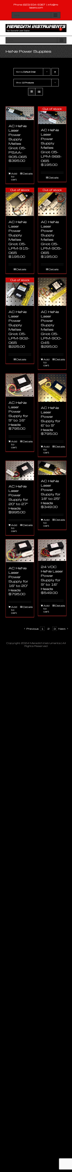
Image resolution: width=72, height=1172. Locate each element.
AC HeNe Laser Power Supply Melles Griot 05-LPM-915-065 (18, 237)
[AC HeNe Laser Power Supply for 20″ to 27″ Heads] (20, 470)
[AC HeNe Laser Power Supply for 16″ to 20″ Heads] (20, 550)
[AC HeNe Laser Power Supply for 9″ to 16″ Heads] (20, 385)
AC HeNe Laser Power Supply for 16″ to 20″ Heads (18, 579)
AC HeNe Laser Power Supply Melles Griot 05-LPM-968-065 (51, 145)
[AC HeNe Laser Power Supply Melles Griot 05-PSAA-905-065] (20, 113)
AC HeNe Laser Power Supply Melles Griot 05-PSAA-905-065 (17, 141)
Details (27, 173)
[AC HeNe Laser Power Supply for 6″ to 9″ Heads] (52, 388)
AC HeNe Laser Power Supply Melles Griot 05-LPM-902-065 (18, 327)
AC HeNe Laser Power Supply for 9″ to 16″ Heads (18, 413)
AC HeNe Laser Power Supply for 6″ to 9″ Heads (51, 418)
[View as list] (39, 91)
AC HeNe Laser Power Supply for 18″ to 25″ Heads (51, 492)
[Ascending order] (55, 72)
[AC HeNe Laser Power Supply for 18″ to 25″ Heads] (52, 468)
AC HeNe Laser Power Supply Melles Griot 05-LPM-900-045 (51, 327)
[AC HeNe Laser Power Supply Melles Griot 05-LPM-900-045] (52, 292)
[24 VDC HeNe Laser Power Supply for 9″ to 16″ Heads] (52, 550)
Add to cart (14, 176)
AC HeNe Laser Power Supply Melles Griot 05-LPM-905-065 (51, 237)
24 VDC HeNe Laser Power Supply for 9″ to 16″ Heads (52, 578)
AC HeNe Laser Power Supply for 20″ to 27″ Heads (18, 497)
